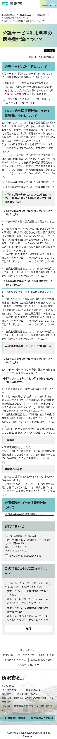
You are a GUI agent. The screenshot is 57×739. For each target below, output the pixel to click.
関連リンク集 (46, 655)
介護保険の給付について (13, 18)
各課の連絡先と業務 (42, 659)
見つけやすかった (28, 616)
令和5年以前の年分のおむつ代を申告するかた (30, 187)
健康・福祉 (25, 14)
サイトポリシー (28, 650)
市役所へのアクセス (15, 659)
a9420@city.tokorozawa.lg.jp (25, 555)
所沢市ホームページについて (19, 655)
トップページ (8, 14)
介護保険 (41, 14)
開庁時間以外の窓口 (42, 718)
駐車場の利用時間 (15, 718)
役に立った (25, 599)
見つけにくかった (38, 619)
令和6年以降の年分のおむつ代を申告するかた (30, 182)
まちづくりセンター (28, 664)
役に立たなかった (31, 603)
